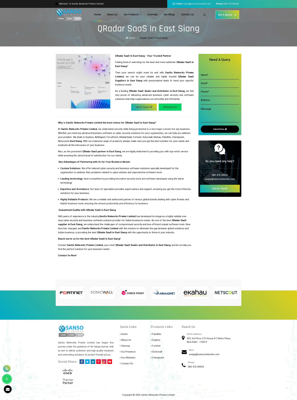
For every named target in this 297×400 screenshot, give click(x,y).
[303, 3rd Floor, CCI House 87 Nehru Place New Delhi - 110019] (184, 338)
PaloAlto (156, 334)
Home (97, 14)
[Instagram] (104, 361)
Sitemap (152, 14)
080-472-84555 (231, 3)
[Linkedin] (93, 361)
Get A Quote (225, 15)
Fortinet (156, 345)
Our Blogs (169, 14)
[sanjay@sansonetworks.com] (185, 352)
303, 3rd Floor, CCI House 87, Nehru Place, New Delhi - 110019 (209, 340)
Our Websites (128, 357)
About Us (112, 14)
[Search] (204, 14)
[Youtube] (109, 361)
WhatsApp (169, 107)
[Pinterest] (98, 361)
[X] (87, 361)
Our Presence (128, 351)
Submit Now (219, 129)
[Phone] (185, 365)
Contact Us (187, 14)
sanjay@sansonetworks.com (197, 3)
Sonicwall (157, 351)
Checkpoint (158, 357)
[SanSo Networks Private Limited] (69, 14)
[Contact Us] (7, 367)
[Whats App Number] (7, 379)
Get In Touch (143, 107)
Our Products (132, 14)
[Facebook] (82, 361)
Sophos (156, 340)
